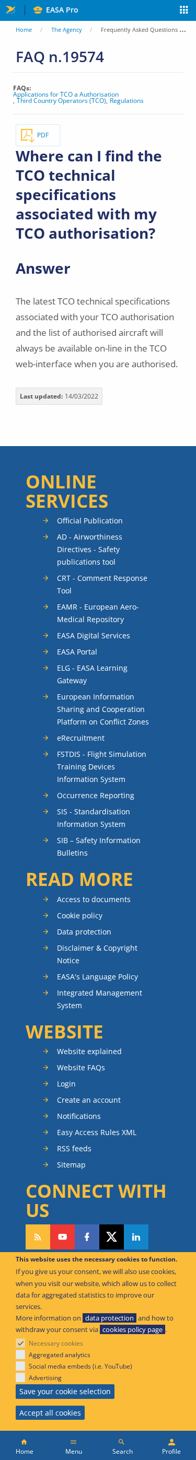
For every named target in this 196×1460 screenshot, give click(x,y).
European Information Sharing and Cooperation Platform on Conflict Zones (103, 709)
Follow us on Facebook (87, 1236)
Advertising (45, 1377)
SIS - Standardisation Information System (93, 818)
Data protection (84, 932)
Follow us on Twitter (111, 1236)
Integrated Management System (99, 999)
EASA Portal (77, 652)
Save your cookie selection (65, 1391)
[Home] (24, 1445)
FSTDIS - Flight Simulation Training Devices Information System (101, 766)
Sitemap (71, 1165)
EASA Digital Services (93, 635)
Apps (184, 11)
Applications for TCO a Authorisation (66, 94)
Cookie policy (79, 915)
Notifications (79, 1116)
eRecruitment (81, 738)
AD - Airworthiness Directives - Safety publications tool (89, 549)
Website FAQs (81, 1067)
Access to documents (94, 899)
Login (66, 1084)
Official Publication (90, 520)
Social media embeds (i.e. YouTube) (80, 1366)
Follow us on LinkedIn (136, 1236)
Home (24, 29)
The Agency (66, 29)
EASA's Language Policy (97, 977)
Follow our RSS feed (38, 1236)
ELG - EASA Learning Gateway (92, 674)
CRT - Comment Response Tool (102, 584)
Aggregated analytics (59, 1354)
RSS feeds (74, 1148)
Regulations (127, 101)
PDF (43, 135)
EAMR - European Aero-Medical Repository (98, 613)
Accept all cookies (50, 1413)
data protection (109, 1318)
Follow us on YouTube (62, 1236)
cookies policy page (132, 1329)
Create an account (89, 1100)
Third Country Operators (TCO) (61, 101)
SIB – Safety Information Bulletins (99, 846)
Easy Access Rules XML (96, 1132)
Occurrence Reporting (95, 795)
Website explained (89, 1051)
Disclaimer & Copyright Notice (97, 954)
